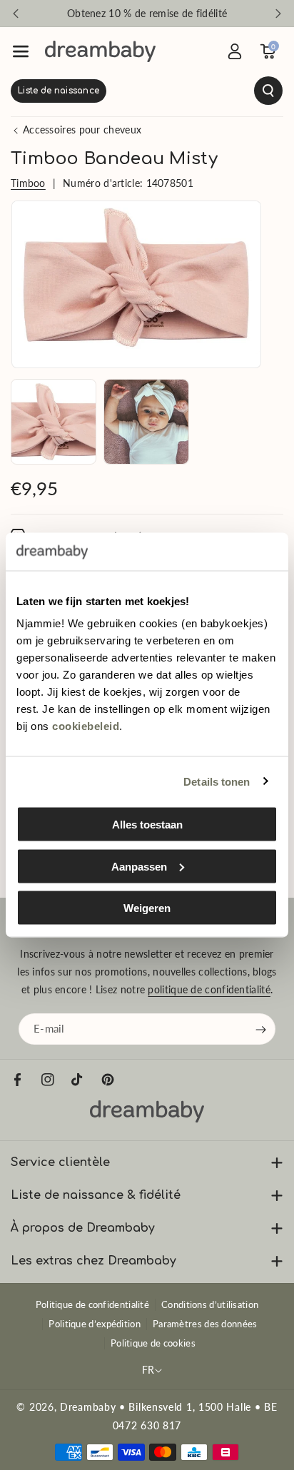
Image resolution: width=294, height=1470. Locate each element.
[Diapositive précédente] (15, 13)
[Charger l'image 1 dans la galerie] (53, 422)
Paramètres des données (205, 1323)
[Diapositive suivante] (278, 13)
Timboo (28, 183)
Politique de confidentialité (92, 1304)
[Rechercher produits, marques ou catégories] (147, 91)
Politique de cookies (153, 1343)
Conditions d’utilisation (209, 1304)
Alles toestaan (147, 824)
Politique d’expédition (95, 1323)
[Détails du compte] (234, 51)
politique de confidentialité (209, 989)
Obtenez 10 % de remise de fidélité (147, 13)
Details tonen (216, 781)
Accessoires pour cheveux (82, 129)
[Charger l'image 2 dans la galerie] (146, 422)
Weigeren (147, 908)
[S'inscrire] (261, 1029)
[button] (20, 51)
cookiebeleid (85, 726)
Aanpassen (139, 866)
